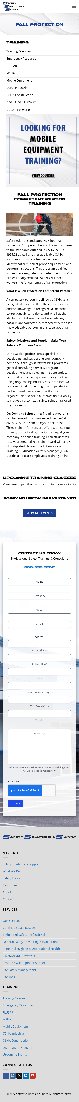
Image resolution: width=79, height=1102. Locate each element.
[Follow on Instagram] (13, 1076)
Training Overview (15, 998)
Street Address (40, 650)
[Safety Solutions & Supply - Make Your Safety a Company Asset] (23, 6)
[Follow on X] (19, 1076)
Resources (10, 885)
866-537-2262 (39, 567)
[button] (74, 6)
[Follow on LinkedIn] (26, 1076)
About (7, 892)
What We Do (11, 871)
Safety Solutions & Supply (20, 864)
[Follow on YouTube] (33, 1076)
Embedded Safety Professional (24, 935)
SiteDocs (9, 977)
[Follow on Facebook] (6, 1076)
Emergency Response (18, 1005)
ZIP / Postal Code (39, 706)
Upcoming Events (15, 1055)
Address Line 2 (39, 664)
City (39, 678)
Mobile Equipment (15, 1026)
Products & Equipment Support (24, 963)
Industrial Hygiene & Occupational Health (31, 949)
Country (39, 720)
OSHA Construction (16, 1041)
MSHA (7, 1019)
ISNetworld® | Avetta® (19, 956)
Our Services (11, 921)
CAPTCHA (14, 781)
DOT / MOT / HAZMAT (17, 1048)
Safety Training (13, 878)
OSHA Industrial (14, 1033)
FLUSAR (8, 1012)
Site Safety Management (19, 970)
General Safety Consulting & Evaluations (30, 942)
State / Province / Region (39, 692)
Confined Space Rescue (19, 928)
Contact (8, 899)
